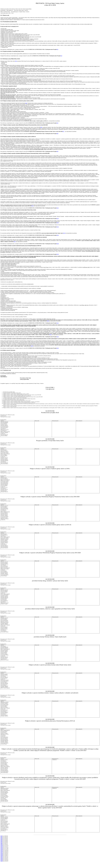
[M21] (57, 323)
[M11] (57, 207)
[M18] (57, 243)
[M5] (1, 840)
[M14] (57, 226)
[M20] (48, 320)
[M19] (57, 254)
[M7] (63, 131)
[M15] (64, 233)
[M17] (15, 241)
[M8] (57, 133)
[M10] (32, 205)
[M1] (57, 49)
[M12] (57, 218)
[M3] (16, 61)
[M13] (57, 222)
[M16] (57, 235)
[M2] (61, 55)
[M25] (57, 348)
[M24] (32, 346)
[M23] (57, 336)
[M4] (26, 103)
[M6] (41, 127)
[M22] (50, 334)
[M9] (57, 151)
